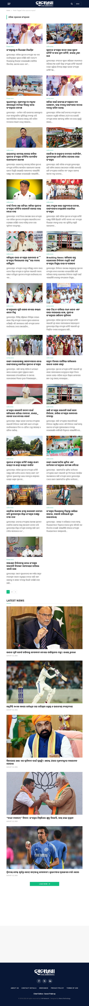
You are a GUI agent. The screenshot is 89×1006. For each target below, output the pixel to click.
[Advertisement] (44, 906)
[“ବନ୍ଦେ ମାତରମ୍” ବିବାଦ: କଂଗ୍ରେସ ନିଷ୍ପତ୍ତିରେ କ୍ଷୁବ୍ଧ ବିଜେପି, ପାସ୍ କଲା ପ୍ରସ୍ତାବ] (44, 793)
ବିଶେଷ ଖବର (10, 46)
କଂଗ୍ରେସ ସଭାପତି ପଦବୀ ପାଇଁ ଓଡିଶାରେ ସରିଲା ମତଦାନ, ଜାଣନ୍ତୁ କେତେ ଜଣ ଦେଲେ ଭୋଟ (22, 413)
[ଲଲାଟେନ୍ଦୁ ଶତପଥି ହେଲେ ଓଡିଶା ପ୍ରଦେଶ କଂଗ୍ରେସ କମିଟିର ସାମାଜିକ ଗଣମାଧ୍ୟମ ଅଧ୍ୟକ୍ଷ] (25, 137)
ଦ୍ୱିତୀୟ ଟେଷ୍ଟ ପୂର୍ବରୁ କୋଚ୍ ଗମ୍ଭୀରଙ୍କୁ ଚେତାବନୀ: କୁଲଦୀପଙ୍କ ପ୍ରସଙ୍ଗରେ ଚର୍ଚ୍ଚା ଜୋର (43, 872)
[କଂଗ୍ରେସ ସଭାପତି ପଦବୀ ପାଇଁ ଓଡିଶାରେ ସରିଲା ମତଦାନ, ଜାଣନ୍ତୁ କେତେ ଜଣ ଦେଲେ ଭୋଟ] (25, 394)
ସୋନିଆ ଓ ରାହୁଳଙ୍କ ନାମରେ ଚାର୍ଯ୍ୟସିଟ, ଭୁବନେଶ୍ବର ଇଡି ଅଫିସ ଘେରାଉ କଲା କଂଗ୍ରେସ (64, 156)
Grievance (43, 988)
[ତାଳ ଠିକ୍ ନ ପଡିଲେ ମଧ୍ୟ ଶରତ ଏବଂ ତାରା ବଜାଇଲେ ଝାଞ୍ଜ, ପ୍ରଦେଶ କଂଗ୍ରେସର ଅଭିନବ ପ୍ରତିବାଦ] (64, 293)
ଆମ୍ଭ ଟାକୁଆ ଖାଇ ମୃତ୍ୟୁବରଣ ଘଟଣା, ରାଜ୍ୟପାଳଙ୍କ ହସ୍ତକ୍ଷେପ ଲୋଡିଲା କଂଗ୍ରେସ (63, 208)
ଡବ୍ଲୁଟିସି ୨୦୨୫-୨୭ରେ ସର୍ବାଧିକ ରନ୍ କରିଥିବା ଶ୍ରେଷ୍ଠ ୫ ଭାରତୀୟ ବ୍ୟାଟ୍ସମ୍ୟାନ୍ (40, 706)
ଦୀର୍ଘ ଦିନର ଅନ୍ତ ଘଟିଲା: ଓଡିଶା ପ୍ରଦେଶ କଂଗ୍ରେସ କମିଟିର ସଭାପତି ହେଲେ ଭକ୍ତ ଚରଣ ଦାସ (24, 208)
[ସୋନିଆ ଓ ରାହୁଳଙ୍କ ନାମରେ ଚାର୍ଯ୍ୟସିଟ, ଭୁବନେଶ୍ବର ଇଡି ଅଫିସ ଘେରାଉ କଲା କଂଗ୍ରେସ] (64, 137)
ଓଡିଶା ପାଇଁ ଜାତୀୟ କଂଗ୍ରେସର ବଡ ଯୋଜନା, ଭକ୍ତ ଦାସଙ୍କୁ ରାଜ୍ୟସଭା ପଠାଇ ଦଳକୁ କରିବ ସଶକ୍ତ (64, 104)
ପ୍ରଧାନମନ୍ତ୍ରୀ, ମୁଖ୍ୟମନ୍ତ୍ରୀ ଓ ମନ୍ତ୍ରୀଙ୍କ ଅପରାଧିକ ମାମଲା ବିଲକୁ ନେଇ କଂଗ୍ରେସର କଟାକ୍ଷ (21, 104)
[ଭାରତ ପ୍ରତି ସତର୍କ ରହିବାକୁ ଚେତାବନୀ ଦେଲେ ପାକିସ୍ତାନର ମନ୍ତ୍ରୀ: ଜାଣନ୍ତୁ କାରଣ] (44, 627)
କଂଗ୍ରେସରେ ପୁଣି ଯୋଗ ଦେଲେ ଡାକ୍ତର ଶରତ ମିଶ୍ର (24, 311)
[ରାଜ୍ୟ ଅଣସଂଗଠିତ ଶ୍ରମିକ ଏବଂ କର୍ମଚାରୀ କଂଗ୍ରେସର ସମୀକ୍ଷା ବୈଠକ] (64, 446)
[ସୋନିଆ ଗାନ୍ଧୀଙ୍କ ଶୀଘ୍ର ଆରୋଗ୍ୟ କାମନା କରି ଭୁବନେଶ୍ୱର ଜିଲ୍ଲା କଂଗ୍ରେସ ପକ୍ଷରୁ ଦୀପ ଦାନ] (25, 495)
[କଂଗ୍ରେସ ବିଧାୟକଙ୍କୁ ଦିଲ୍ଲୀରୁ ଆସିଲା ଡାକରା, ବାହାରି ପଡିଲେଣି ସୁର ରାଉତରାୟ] (64, 495)
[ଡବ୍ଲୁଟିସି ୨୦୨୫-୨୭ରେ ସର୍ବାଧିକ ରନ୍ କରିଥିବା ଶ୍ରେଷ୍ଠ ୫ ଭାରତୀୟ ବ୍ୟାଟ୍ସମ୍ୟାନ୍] (44, 682)
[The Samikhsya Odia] (44, 4)
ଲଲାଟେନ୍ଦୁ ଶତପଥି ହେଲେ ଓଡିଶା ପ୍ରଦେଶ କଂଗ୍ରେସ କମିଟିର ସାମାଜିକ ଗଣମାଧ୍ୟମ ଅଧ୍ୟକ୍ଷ (22, 156)
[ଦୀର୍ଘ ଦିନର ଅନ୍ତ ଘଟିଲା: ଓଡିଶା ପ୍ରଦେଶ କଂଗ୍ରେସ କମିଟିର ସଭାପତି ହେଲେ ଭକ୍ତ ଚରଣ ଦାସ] (25, 189)
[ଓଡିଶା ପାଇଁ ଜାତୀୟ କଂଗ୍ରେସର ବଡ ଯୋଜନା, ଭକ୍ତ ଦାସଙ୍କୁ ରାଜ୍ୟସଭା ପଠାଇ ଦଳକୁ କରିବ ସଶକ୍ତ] (64, 85)
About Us (15, 988)
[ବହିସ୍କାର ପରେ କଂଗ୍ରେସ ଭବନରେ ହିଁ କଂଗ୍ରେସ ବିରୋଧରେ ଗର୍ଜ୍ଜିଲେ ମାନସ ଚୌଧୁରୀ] (25, 241)
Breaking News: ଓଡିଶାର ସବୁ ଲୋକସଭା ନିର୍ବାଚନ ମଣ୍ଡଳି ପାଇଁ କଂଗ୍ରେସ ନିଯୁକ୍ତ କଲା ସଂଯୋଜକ (61, 260)
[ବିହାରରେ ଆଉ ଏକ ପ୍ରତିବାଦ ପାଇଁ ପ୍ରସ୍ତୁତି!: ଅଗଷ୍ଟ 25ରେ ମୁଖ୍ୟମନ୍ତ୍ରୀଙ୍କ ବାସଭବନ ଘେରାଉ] (44, 736)
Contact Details (28, 988)
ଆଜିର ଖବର (49, 46)
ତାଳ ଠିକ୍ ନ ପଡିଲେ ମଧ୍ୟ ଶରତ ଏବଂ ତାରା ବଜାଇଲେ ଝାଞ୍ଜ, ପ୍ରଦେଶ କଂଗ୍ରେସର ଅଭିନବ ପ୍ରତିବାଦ (63, 312)
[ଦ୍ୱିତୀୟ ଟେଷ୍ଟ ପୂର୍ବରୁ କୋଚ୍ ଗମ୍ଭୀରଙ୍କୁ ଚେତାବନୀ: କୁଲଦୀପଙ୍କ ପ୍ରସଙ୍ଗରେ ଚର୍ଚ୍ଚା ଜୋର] (44, 847)
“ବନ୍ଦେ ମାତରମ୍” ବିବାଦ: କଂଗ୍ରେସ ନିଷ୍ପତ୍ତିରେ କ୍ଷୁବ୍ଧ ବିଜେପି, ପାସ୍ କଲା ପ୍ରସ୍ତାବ (40, 817)
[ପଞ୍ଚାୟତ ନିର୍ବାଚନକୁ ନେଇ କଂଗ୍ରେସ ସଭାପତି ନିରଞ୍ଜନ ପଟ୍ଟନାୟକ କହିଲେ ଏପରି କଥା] (25, 547)
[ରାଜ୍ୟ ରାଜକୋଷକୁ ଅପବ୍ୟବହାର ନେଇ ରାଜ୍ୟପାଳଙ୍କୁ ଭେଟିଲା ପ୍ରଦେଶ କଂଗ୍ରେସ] (25, 345)
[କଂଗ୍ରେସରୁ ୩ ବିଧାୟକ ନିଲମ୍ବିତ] (25, 34)
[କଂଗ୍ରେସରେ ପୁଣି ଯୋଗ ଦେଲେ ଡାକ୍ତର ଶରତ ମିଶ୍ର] (25, 293)
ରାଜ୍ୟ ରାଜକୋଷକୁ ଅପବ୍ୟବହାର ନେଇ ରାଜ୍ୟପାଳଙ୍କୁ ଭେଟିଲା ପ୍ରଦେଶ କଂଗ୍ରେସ (24, 363)
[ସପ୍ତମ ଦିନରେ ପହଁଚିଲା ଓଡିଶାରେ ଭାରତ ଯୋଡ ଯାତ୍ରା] (64, 345)
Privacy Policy (57, 988)
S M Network (45, 998)
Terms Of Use (72, 988)
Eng (77, 4)
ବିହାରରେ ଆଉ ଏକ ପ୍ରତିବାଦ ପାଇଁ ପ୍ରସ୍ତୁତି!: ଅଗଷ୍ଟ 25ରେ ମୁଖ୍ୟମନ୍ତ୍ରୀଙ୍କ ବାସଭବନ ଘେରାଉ (42, 762)
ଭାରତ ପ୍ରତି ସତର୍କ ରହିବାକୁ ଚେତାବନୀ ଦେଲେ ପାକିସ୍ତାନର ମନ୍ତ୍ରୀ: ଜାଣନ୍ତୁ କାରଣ (41, 652)
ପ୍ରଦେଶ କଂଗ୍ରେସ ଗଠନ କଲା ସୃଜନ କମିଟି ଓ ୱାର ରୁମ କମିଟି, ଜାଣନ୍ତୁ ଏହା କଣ (63, 52)
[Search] (71, 3)
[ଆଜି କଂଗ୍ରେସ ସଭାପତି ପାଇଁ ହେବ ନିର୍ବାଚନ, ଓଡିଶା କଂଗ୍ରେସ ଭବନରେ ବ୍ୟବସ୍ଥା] (64, 394)
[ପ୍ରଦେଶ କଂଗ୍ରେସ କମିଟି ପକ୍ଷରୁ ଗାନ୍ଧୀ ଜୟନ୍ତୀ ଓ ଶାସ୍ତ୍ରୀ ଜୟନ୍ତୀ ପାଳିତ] (25, 446)
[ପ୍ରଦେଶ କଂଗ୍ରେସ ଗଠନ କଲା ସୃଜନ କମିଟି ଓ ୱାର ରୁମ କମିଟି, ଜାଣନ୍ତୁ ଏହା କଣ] (64, 34)
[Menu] (9, 3)
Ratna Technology (64, 998)
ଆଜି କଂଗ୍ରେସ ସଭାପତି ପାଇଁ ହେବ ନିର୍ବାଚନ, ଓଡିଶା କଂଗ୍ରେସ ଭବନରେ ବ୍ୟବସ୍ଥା (61, 413)
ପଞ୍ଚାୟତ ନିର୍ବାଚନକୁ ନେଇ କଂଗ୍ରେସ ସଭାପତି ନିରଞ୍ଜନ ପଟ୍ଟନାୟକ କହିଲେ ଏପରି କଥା (23, 566)
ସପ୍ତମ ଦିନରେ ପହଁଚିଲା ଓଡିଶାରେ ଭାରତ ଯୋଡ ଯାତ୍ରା (61, 363)
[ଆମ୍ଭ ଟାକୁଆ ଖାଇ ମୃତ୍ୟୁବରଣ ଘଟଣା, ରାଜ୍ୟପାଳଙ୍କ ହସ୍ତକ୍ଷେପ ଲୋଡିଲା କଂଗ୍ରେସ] (64, 189)
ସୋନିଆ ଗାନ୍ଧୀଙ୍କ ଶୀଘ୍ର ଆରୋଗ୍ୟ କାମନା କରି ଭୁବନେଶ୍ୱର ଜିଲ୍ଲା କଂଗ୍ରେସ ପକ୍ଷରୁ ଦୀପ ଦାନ (24, 514)
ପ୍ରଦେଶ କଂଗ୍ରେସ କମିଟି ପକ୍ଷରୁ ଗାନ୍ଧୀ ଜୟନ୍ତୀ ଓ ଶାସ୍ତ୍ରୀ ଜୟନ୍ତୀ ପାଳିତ (22, 464)
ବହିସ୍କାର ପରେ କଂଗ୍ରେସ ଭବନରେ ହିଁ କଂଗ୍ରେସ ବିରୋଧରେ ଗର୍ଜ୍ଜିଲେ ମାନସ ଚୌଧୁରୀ (24, 260)
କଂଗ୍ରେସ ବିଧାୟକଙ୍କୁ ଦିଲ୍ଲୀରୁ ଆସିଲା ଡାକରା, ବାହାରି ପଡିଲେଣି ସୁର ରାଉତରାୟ (62, 514)
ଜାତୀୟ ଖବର (50, 98)
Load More (43, 884)
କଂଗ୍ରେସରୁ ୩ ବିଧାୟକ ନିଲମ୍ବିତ (20, 49)
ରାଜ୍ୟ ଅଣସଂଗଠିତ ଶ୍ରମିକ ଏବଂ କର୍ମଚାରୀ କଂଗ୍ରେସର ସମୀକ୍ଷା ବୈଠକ (62, 464)
